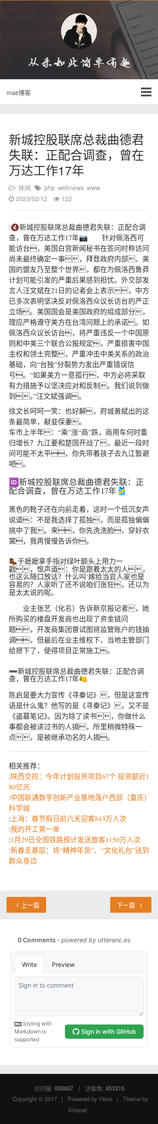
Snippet (77, 1110)
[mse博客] (79, 31)
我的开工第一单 (35, 829)
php (49, 187)
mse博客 (19, 92)
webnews (71, 187)
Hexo (105, 1099)
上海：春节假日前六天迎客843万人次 (68, 818)
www (93, 187)
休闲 (24, 187)
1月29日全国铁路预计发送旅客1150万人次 (75, 839)
